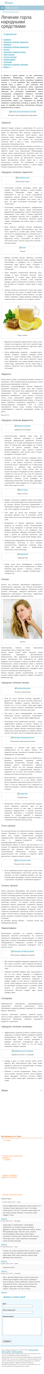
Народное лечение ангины (14, 52)
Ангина (6, 50)
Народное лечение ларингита (15, 42)
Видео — (7, 67)
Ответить (4, 1219)
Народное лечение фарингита (16, 47)
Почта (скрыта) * (9, 1310)
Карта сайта (33, 1350)
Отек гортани (8, 55)
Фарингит (7, 45)
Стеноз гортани (9, 57)
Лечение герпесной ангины (12, 1195)
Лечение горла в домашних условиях (12, 1157)
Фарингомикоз (9, 60)
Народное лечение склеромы (15, 65)
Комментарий (8, 1316)
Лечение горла (13, 12)
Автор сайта (6, 1352)
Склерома (7, 62)
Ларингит (7, 40)
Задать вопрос (17, 1352)
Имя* (4, 1304)
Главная (4, 12)
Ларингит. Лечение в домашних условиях (9, 1176)
